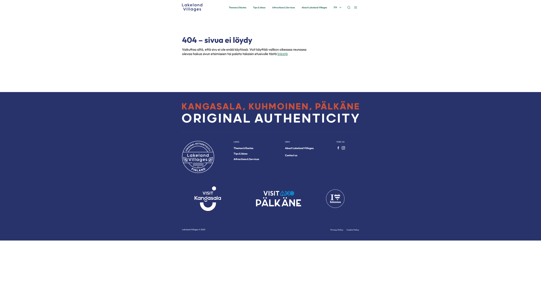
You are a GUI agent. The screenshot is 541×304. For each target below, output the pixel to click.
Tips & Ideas (259, 7)
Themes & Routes (237, 7)
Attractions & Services (283, 7)
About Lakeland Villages (314, 7)
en (335, 7)
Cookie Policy (353, 230)
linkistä (282, 54)
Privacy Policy (336, 230)
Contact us (291, 155)
